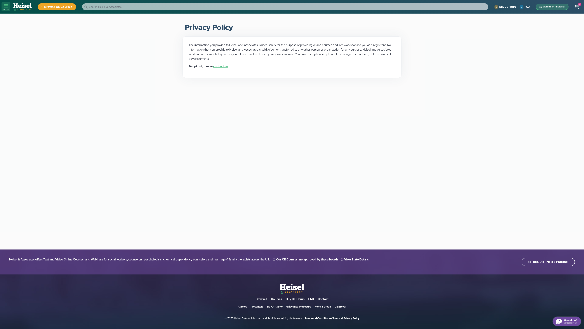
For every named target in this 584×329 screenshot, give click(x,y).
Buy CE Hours (507, 7)
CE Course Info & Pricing (548, 262)
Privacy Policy (352, 318)
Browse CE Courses (58, 7)
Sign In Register (554, 7)
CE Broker (340, 306)
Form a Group (323, 306)
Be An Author (275, 306)
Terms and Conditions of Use (321, 318)
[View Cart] (577, 7)
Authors (242, 306)
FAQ (527, 7)
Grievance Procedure (298, 306)
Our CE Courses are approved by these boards (307, 259)
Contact (323, 299)
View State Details (356, 259)
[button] (6, 6)
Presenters (257, 306)
